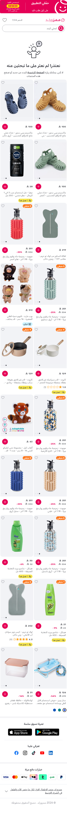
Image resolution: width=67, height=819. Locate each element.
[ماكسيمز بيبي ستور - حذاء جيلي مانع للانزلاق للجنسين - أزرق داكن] (16, 100)
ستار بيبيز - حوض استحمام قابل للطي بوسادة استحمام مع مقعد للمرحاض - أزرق (51, 702)
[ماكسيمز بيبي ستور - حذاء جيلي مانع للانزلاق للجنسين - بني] (50, 100)
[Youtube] (42, 753)
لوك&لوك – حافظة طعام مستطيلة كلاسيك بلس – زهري (19, 702)
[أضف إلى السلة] (38, 127)
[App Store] (20, 732)
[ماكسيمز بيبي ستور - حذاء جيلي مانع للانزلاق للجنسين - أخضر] (50, 160)
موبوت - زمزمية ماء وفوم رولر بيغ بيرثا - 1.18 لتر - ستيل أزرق (18, 509)
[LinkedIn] (51, 753)
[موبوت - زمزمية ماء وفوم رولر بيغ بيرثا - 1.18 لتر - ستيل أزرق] (16, 475)
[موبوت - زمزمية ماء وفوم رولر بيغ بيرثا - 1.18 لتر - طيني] (50, 475)
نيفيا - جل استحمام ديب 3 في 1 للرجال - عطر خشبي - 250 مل (18, 194)
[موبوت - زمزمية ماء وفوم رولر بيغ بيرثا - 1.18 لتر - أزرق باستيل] (50, 536)
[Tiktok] (33, 753)
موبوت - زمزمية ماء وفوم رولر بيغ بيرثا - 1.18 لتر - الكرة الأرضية (51, 449)
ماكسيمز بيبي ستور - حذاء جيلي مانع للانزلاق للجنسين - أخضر (51, 194)
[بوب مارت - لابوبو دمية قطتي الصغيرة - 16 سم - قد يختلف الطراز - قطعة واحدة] (16, 284)
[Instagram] (25, 753)
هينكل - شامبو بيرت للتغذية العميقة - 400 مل (53, 633)
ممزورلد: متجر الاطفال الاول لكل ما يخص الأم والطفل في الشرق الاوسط (36, 791)
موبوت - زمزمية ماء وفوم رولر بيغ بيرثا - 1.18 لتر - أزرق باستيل (51, 570)
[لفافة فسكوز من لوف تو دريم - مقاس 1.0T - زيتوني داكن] (50, 224)
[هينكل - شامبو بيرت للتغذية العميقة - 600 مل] (16, 535)
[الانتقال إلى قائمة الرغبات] (36, 82)
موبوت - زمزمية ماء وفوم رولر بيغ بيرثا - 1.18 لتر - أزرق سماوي (51, 318)
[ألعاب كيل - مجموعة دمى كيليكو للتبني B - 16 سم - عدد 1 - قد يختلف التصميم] (16, 415)
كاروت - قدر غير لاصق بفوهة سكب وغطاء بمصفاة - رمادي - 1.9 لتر (19, 381)
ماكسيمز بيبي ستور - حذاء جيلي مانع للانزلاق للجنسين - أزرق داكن (17, 134)
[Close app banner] (3, 3)
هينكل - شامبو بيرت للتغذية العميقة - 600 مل (20, 570)
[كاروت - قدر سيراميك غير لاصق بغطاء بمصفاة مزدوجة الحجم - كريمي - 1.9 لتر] (50, 347)
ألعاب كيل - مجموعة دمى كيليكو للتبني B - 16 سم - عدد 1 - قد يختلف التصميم (18, 449)
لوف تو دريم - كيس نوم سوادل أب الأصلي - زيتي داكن (19, 633)
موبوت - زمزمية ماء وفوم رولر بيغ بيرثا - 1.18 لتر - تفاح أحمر (18, 258)
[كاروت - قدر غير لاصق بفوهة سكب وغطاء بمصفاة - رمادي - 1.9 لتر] (16, 347)
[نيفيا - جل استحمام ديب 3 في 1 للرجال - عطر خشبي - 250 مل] (16, 160)
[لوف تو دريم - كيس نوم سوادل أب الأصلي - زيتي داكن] (16, 599)
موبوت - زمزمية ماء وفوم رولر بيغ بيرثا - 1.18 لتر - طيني (51, 509)
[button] (19, 20)
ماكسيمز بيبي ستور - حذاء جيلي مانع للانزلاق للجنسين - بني (51, 134)
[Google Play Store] (47, 732)
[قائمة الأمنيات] (4, 20)
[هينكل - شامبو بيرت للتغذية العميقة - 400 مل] (50, 599)
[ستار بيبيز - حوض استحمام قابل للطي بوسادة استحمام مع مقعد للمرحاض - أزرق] (50, 668)
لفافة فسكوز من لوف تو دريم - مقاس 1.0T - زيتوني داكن (52, 257)
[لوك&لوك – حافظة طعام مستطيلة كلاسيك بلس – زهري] (16, 668)
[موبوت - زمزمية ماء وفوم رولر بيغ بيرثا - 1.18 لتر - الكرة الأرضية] (50, 415)
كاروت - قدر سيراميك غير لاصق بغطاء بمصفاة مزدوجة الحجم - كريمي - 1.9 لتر (52, 381)
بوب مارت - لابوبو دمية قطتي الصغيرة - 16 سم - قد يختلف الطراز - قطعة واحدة (19, 318)
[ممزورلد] (55, 20)
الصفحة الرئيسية (35, 72)
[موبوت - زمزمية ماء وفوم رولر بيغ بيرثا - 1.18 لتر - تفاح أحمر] (16, 224)
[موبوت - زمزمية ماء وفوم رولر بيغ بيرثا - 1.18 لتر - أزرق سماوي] (50, 284)
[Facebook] (16, 753)
